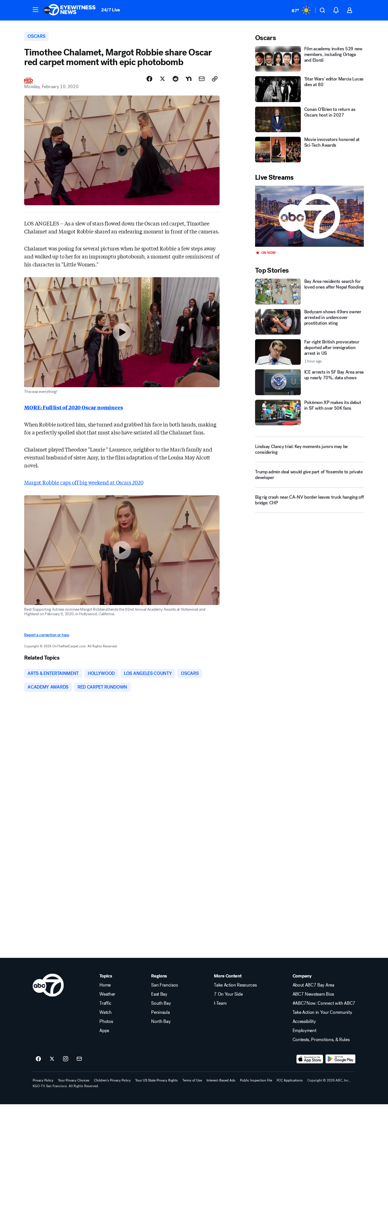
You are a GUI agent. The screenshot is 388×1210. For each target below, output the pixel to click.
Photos (106, 1021)
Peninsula (160, 1012)
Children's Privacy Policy (112, 1080)
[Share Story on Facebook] (149, 79)
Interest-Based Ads (220, 1080)
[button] (35, 9)
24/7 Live (110, 10)
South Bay (161, 1003)
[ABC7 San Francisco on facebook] (38, 1059)
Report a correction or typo (46, 635)
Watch (105, 1012)
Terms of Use (192, 1080)
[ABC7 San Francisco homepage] (69, 10)
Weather (107, 994)
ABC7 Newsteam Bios (313, 994)
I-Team (220, 1003)
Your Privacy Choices (73, 1080)
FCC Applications (290, 1080)
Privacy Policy (43, 1080)
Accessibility (304, 1021)
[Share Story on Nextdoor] (188, 79)
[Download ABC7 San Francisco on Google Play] (340, 1059)
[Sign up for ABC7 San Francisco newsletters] (79, 1059)
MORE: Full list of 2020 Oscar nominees (73, 407)
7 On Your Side (228, 994)
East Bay (159, 994)
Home (105, 985)
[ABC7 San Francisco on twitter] (52, 1059)
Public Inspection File (256, 1080)
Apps (104, 1030)
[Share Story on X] (162, 79)
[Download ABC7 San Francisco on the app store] (310, 1059)
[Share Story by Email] (201, 79)
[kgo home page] (48, 985)
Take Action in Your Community (322, 1012)
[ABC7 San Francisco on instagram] (65, 1059)
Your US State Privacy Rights (156, 1080)
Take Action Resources (235, 985)
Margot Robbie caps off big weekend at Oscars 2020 (83, 482)
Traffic (105, 1003)
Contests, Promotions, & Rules (321, 1039)
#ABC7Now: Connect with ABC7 (324, 1003)
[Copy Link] (215, 79)
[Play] (309, 216)
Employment (304, 1030)
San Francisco (164, 985)
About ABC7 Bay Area (313, 985)
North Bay (160, 1021)
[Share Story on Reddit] (175, 79)
